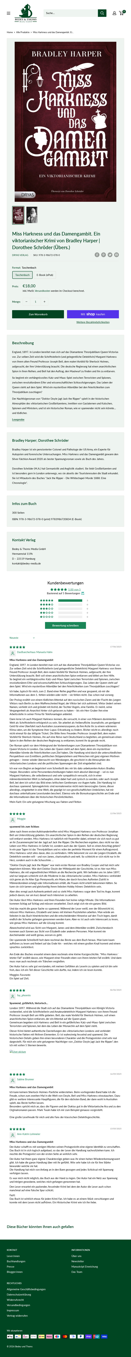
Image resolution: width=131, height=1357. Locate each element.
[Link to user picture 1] (18, 1058)
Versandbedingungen (18, 1305)
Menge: (16, 301)
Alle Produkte (23, 32)
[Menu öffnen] (8, 13)
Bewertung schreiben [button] (65, 625)
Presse (10, 1266)
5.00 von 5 (74, 589)
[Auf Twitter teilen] (110, 254)
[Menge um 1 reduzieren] (26, 301)
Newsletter (77, 1261)
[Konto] (114, 13)
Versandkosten (42, 290)
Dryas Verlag (20, 255)
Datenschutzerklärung (19, 1294)
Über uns (76, 1255)
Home (10, 32)
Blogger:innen (15, 1271)
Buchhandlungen (16, 1261)
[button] (47, 600)
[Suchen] (102, 13)
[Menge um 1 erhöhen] (44, 301)
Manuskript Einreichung (84, 1266)
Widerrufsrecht (15, 1299)
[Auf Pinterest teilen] (103, 254)
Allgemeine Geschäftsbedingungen (26, 1289)
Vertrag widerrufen (17, 1315)
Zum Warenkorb (38, 314)
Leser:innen (13, 1255)
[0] (121, 13)
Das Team (76, 1271)
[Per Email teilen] (116, 254)
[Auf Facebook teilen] (97, 254)
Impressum (13, 1310)
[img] (17, 647)
